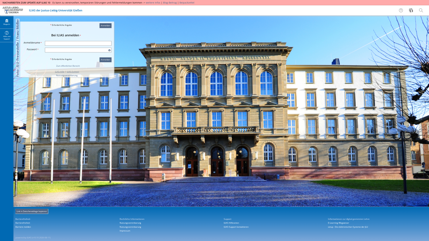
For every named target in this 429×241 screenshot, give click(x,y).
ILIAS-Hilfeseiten (231, 222)
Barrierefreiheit (22, 222)
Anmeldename (33, 42)
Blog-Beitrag (170, 2)
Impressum (125, 230)
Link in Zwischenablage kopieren (32, 211)
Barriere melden (23, 226)
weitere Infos (153, 2)
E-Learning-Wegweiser (338, 222)
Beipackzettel (186, 2)
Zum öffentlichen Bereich (68, 65)
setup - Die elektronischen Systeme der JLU (348, 226)
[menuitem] (411, 10)
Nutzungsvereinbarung (67, 75)
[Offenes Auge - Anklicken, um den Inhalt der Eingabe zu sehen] (109, 50)
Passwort (33, 49)
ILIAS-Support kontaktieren (236, 226)
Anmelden (105, 25)
